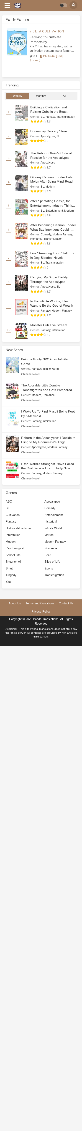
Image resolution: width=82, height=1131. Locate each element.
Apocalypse (48, 136)
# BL (33, 31)
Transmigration (65, 116)
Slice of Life (52, 561)
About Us (15, 603)
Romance (36, 238)
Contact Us (66, 603)
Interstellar (58, 330)
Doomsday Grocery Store (48, 131)
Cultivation (13, 515)
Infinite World (51, 368)
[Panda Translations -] (18, 6)
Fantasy (50, 116)
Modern (50, 186)
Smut (9, 568)
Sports (48, 568)
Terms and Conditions (40, 603)
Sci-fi (47, 555)
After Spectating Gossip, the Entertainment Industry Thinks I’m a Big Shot (52, 205)
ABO (9, 501)
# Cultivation (51, 31)
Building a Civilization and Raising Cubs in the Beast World (48, 111)
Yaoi (8, 582)
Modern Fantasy (62, 234)
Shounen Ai (13, 561)
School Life (13, 555)
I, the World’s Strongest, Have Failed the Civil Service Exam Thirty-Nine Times (47, 468)
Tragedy (11, 575)
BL (42, 116)
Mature (49, 535)
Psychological (15, 548)
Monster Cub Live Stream (48, 325)
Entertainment (54, 210)
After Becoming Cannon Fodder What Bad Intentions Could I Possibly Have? (53, 229)
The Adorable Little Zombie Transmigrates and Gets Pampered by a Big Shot (48, 390)
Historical (50, 521)
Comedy (46, 234)
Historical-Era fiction (19, 528)
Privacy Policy (41, 611)
